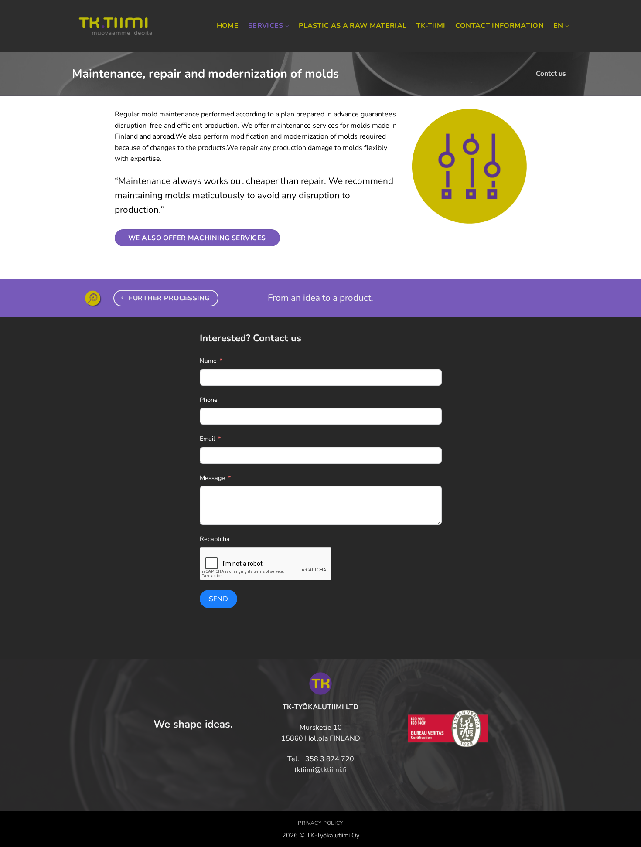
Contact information (499, 26)
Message (212, 477)
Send (218, 599)
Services (265, 26)
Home (228, 26)
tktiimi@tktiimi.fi (320, 770)
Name (208, 360)
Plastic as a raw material (352, 26)
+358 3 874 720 (327, 759)
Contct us (551, 73)
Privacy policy (320, 823)
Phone (209, 399)
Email (207, 438)
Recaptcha (215, 538)
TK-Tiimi (431, 26)
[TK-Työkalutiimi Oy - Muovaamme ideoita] (115, 26)
